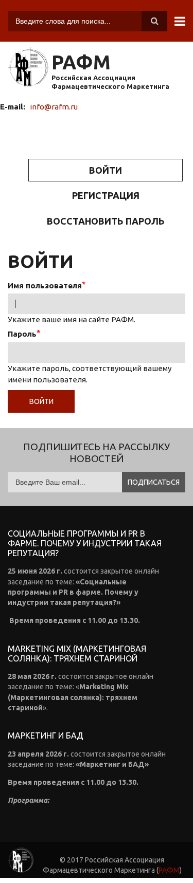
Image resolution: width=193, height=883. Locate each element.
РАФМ (81, 62)
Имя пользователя (45, 285)
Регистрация (105, 195)
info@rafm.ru (54, 106)
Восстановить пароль (106, 221)
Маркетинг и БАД (45, 735)
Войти (132, 173)
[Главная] (28, 67)
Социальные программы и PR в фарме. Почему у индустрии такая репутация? (85, 543)
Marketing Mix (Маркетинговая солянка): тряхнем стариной (77, 653)
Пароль (22, 333)
